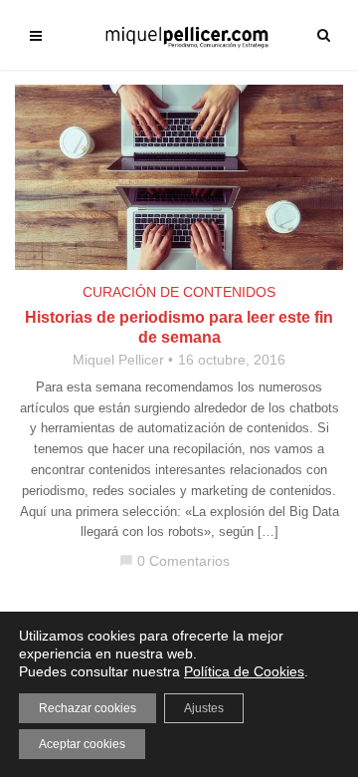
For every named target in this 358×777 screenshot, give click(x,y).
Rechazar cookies (87, 708)
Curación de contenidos (179, 292)
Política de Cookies (244, 671)
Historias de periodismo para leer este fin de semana (179, 327)
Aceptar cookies (82, 744)
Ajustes (204, 708)
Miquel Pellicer (118, 360)
